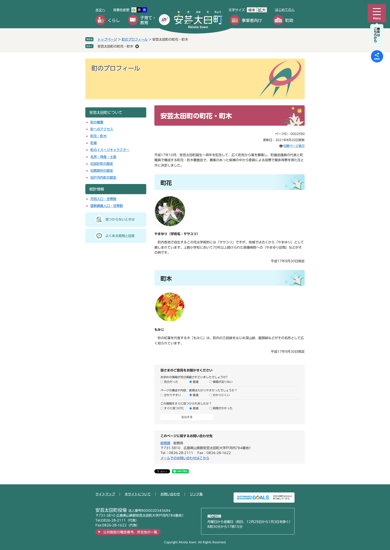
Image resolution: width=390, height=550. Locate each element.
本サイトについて (138, 494)
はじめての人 (285, 9)
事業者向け (252, 20)
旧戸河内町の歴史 (103, 177)
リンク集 (196, 494)
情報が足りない (223, 381)
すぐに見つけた (174, 408)
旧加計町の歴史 (101, 163)
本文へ (100, 10)
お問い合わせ (170, 494)
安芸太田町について (105, 112)
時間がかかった (223, 408)
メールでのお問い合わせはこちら (184, 458)
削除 (137, 46)
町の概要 (96, 122)
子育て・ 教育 (148, 20)
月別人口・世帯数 (103, 198)
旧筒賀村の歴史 (101, 170)
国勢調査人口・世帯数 (106, 205)
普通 (195, 381)
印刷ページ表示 (294, 145)
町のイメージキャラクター (109, 149)
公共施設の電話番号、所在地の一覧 (130, 532)
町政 (289, 20)
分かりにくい (221, 395)
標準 (251, 10)
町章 (93, 143)
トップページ (107, 39)
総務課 (165, 443)
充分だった (171, 381)
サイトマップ (105, 494)
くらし (114, 20)
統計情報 (96, 189)
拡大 (262, 10)
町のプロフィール (135, 39)
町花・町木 (98, 136)
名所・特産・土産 (103, 156)
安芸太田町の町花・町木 (115, 46)
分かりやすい (172, 395)
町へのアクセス (101, 129)
